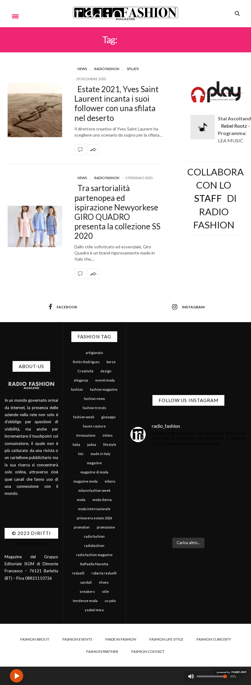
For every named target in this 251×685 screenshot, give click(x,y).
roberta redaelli (104, 573)
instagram (193, 307)
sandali (86, 582)
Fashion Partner (102, 651)
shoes (104, 582)
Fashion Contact (148, 651)
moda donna (102, 500)
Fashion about (34, 639)
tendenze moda (85, 601)
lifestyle (109, 444)
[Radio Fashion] (125, 13)
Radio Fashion (106, 69)
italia (76, 444)
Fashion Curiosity (214, 639)
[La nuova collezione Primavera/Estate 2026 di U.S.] (158, 515)
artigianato (94, 353)
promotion (82, 527)
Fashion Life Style (166, 639)
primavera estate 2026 (94, 518)
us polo (110, 601)
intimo (107, 435)
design (105, 371)
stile (105, 591)
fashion (77, 389)
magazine (94, 463)
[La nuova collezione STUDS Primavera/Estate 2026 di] (218, 515)
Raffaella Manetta (94, 564)
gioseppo (108, 417)
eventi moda (105, 380)
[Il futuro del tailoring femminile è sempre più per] (158, 478)
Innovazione (86, 435)
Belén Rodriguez (86, 362)
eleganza (81, 380)
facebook (67, 307)
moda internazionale (94, 509)
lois (81, 454)
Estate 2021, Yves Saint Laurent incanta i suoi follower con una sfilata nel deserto (116, 103)
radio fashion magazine (94, 555)
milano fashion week (94, 490)
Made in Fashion (120, 639)
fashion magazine (104, 389)
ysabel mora (94, 610)
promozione (106, 527)
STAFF (208, 198)
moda (81, 500)
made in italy (101, 454)
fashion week (83, 417)
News (82, 69)
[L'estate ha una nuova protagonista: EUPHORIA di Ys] (218, 478)
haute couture (94, 426)
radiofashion (94, 546)
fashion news (94, 399)
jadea (91, 444)
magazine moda (85, 481)
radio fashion (94, 536)
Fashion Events (77, 639)
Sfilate (133, 69)
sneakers (87, 591)
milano (110, 481)
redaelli (78, 573)
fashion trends (94, 408)
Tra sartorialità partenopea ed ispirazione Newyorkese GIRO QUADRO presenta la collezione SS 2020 (117, 212)
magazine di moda (94, 472)
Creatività (85, 371)
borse (111, 362)
